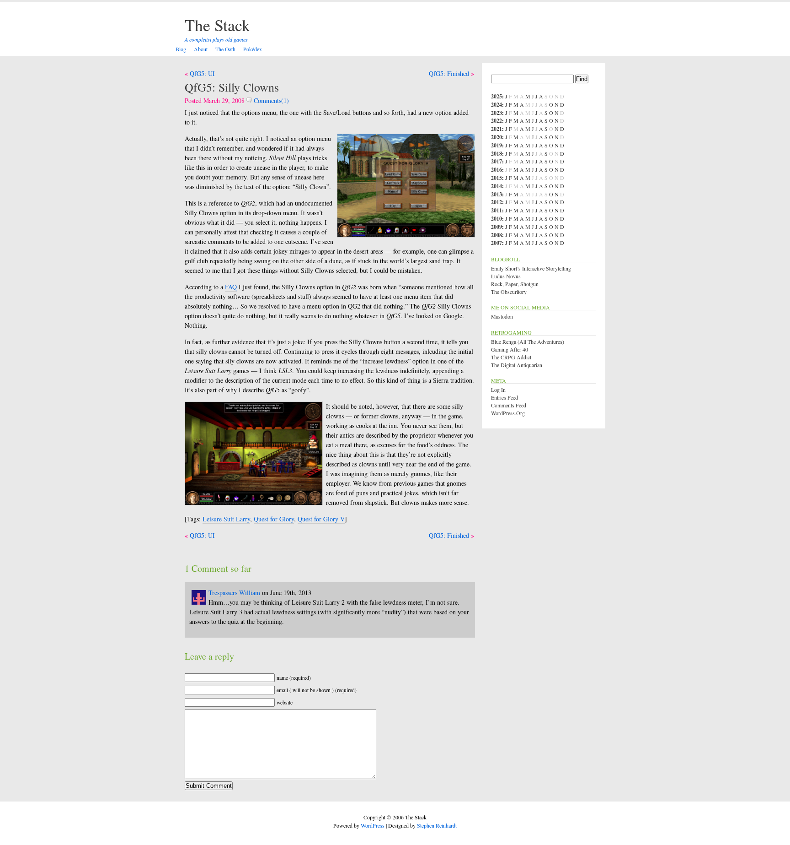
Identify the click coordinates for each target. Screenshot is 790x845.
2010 (496, 218)
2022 (496, 121)
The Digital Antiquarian (516, 364)
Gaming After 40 (509, 349)
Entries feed (504, 397)
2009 (496, 227)
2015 (496, 178)
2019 (496, 145)
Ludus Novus (506, 276)
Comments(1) (270, 100)
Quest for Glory (274, 519)
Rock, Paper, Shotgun (515, 283)
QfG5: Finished (449, 73)
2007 (496, 243)
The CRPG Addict (511, 357)
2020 (496, 137)
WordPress (372, 825)
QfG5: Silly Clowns (232, 87)
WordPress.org (508, 413)
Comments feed (508, 405)
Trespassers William (234, 592)
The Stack (217, 25)
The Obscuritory (509, 291)
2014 (496, 186)
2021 (496, 129)
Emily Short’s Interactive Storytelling (531, 268)
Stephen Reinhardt (437, 825)
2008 (496, 235)
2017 (496, 161)
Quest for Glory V (321, 519)
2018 (496, 153)
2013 (496, 194)
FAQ (231, 286)
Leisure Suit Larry (226, 519)
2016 (496, 169)
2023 (496, 113)
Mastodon (502, 316)
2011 (496, 210)
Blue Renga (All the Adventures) (527, 341)
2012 (496, 202)
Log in (498, 389)
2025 (496, 96)
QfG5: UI (202, 73)
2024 (496, 104)
